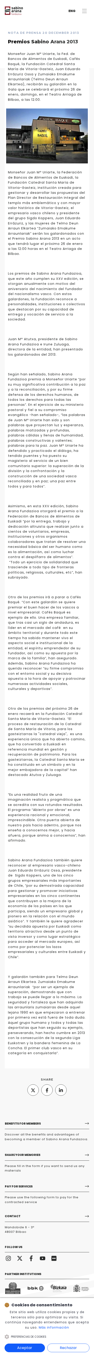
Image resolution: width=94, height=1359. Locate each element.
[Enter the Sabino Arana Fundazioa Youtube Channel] (42, 1258)
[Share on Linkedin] (61, 1090)
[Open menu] (84, 11)
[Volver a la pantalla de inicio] (18, 10)
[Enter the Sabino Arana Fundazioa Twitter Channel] (20, 1258)
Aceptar (24, 1347)
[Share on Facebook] (47, 1090)
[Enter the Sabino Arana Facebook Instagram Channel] (31, 1258)
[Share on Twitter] (33, 1090)
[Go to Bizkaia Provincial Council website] (58, 1288)
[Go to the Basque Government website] (13, 1288)
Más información (54, 1327)
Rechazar (68, 1347)
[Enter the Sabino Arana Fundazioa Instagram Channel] (8, 1258)
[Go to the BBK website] (36, 1288)
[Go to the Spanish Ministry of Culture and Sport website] (81, 1288)
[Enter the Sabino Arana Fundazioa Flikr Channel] (54, 1258)
